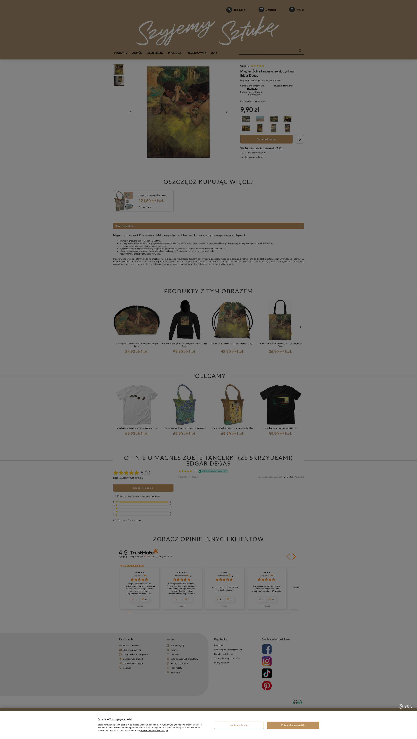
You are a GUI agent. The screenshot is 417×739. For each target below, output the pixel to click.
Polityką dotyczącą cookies (172, 725)
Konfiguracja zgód (239, 725)
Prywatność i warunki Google (154, 730)
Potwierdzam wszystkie (293, 725)
